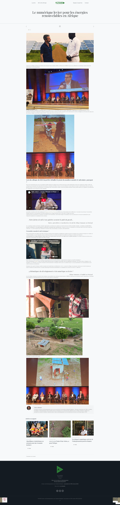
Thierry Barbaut (38, 407)
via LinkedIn (62, 486)
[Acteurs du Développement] (60, 3)
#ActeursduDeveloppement (60, 481)
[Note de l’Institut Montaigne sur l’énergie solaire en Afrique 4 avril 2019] (116, 499)
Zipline (61, 113)
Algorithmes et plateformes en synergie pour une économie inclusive (35, 443)
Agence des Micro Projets (50, 211)
